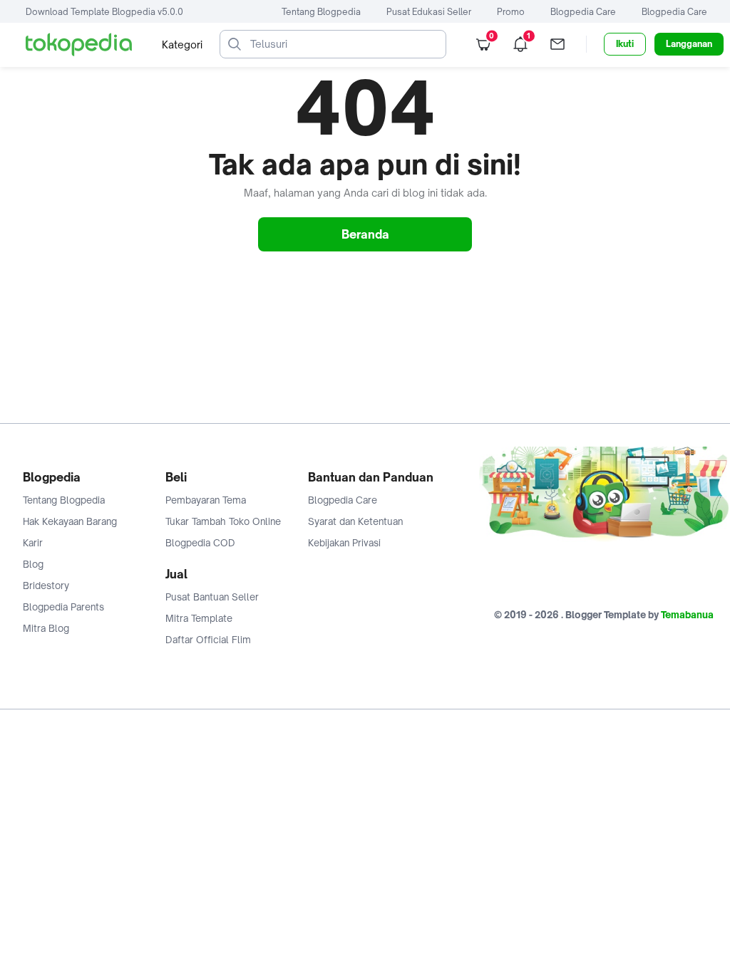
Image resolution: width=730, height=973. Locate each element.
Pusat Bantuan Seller (212, 597)
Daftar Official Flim (208, 639)
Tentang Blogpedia (321, 11)
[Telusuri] (234, 44)
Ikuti (625, 43)
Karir (33, 542)
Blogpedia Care (583, 11)
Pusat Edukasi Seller (428, 11)
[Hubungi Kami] (557, 44)
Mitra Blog (46, 628)
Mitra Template (198, 618)
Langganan (689, 43)
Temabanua (687, 614)
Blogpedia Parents (63, 607)
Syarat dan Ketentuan (355, 521)
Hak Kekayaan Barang (70, 521)
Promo (511, 11)
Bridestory (46, 585)
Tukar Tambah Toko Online (223, 521)
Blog (33, 564)
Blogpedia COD (200, 542)
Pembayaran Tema (205, 500)
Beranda (365, 234)
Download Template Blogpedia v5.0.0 (104, 11)
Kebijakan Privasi (344, 542)
